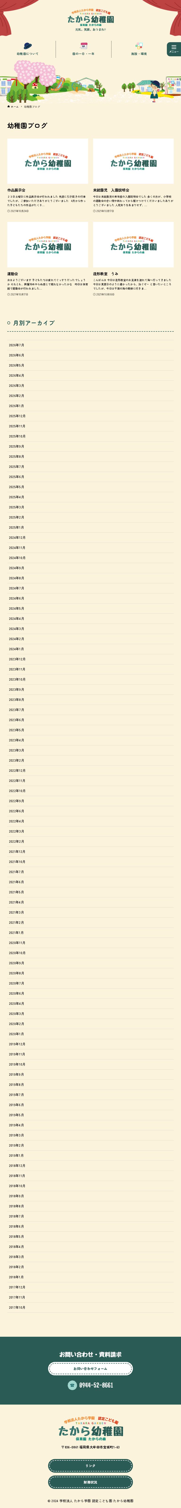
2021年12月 (17, 851)
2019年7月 (16, 1094)
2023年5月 (16, 729)
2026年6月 (16, 355)
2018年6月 (16, 1226)
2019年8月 (16, 1084)
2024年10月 (17, 557)
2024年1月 (16, 648)
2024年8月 (16, 578)
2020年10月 (17, 952)
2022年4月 (16, 821)
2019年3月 (16, 1135)
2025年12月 (17, 415)
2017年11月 (17, 1297)
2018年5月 (16, 1236)
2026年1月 (16, 405)
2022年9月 (16, 800)
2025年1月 (16, 527)
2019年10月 (17, 1064)
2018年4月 (16, 1246)
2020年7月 (16, 983)
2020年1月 (16, 1033)
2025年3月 (16, 507)
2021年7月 (16, 871)
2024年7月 (16, 588)
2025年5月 (16, 486)
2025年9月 (16, 446)
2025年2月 (16, 517)
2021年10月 (17, 861)
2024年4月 (16, 618)
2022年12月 (17, 770)
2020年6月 (16, 993)
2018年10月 (17, 1185)
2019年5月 (16, 1114)
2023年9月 (16, 689)
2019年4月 (16, 1125)
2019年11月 (17, 1054)
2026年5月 (16, 365)
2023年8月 (16, 699)
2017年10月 (17, 1307)
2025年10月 (17, 436)
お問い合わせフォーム (90, 1368)
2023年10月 (17, 679)
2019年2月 (16, 1145)
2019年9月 (16, 1074)
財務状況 (90, 1482)
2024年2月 (16, 638)
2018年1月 (16, 1277)
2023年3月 (16, 750)
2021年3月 (16, 912)
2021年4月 (16, 902)
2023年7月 (16, 709)
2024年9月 (16, 567)
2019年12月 (17, 1044)
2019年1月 (16, 1155)
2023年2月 (16, 760)
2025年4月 (16, 496)
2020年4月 (16, 1003)
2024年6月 (16, 598)
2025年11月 (17, 426)
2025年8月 (16, 456)
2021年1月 (16, 932)
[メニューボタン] (174, 49)
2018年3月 (16, 1256)
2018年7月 (16, 1216)
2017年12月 (17, 1287)
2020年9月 (16, 962)
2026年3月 (16, 385)
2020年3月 (16, 1013)
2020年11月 (17, 942)
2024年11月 (17, 547)
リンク (90, 1465)
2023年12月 (17, 659)
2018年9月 (16, 1195)
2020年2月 (16, 1023)
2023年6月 (16, 719)
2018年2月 (16, 1266)
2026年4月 (16, 375)
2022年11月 (17, 780)
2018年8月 (16, 1206)
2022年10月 (17, 790)
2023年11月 (17, 669)
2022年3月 (16, 831)
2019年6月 (16, 1104)
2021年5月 (16, 892)
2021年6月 (16, 881)
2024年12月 (17, 537)
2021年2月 (16, 922)
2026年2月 (16, 395)
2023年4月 (16, 740)
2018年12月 (17, 1165)
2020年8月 (16, 973)
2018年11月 (17, 1175)
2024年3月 (16, 628)
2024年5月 (16, 608)
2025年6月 (16, 476)
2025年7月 (16, 466)
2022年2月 (16, 841)
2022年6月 (16, 811)
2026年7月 (16, 345)
